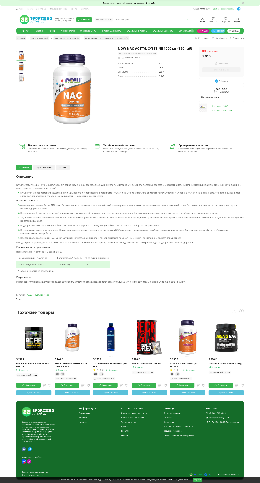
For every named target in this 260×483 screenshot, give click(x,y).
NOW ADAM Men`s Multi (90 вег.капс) (183, 365)
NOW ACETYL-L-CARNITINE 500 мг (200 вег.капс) (71, 365)
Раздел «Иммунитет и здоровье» (178, 435)
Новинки (83, 417)
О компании (41, 9)
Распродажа (84, 413)
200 (57, 374)
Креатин (39, 31)
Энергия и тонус (128, 422)
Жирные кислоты (88, 31)
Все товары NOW (220, 106)
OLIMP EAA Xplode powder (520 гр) (225, 363)
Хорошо (197, 480)
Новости (73, 9)
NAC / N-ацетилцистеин (65, 38)
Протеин (26, 31)
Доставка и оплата (24, 9)
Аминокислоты (68, 31)
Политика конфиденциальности (178, 426)
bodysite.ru (235, 474)
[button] (192, 30)
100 (62, 374)
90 (172, 374)
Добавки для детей (188, 31)
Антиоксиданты (38, 38)
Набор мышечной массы (132, 417)
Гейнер (52, 31)
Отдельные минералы (163, 31)
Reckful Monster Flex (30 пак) (146, 363)
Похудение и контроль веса (134, 413)
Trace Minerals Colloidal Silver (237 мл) (110, 365)
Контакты (85, 9)
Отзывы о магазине (58, 9)
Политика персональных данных (35, 472)
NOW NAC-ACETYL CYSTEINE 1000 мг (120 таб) (106, 38)
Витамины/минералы (111, 31)
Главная (21, 38)
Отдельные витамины (137, 31)
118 (101, 374)
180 (177, 374)
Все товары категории (222, 110)
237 (95, 374)
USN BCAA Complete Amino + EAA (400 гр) (32, 365)
